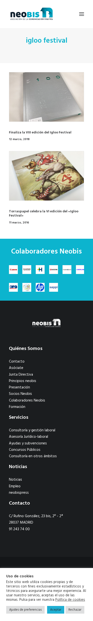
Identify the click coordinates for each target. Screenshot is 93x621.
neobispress (19, 493)
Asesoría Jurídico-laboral (28, 437)
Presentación (19, 387)
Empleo (15, 486)
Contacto (17, 362)
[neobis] (31, 14)
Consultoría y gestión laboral (32, 430)
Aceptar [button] (55, 609)
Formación (17, 407)
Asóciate (16, 368)
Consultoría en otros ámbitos (33, 456)
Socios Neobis (20, 394)
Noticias (15, 480)
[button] (81, 14)
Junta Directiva (21, 375)
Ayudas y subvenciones (28, 443)
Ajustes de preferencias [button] (25, 609)
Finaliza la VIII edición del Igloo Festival (40, 132)
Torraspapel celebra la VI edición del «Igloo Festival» (43, 214)
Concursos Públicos (24, 450)
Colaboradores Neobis (27, 400)
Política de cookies (70, 600)
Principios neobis (22, 381)
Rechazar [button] (74, 609)
